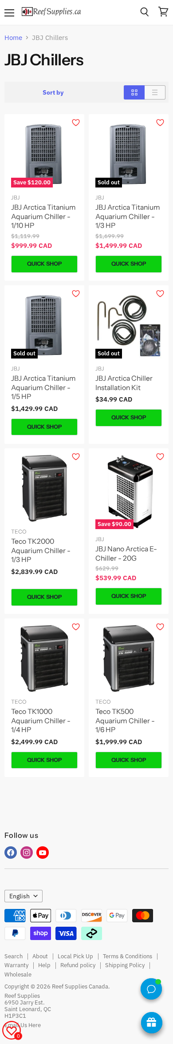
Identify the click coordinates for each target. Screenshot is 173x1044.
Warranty (16, 965)
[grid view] (134, 92)
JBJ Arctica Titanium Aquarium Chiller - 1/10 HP (43, 216)
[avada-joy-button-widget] (151, 1022)
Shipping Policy (125, 965)
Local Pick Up (75, 956)
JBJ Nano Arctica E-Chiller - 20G (126, 553)
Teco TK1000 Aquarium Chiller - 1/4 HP (41, 720)
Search (13, 956)
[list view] (155, 92)
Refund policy (77, 965)
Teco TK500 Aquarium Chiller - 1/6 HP (125, 720)
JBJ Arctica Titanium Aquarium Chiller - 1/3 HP (127, 216)
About (40, 956)
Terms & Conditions (127, 956)
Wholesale (17, 974)
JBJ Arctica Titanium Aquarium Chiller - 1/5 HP (43, 387)
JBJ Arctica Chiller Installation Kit (124, 383)
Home (13, 37)
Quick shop (44, 263)
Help (44, 965)
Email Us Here (22, 1025)
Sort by (53, 92)
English (19, 896)
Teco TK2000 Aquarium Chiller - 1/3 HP (41, 550)
